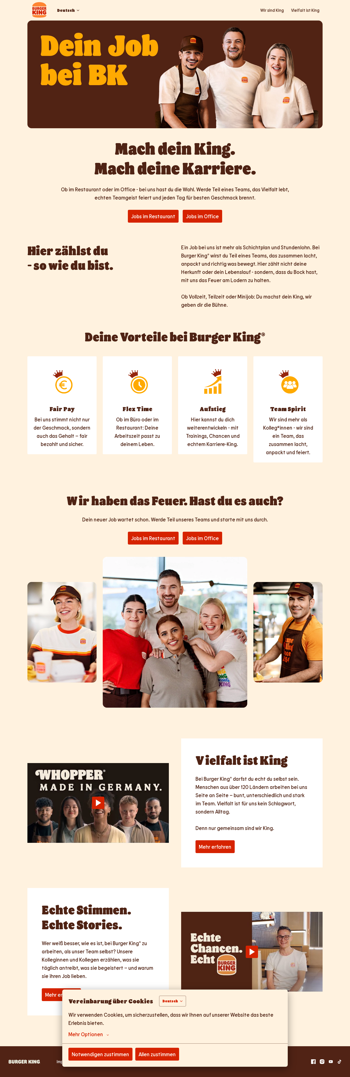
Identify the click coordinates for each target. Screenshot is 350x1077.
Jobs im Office (202, 216)
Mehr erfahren (215, 847)
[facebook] (313, 1061)
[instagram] (322, 1061)
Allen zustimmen (157, 1054)
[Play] (98, 803)
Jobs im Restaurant (153, 216)
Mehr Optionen (85, 1034)
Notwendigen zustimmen (100, 1054)
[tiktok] (339, 1061)
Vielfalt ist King (305, 10)
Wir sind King (272, 10)
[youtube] (330, 1061)
